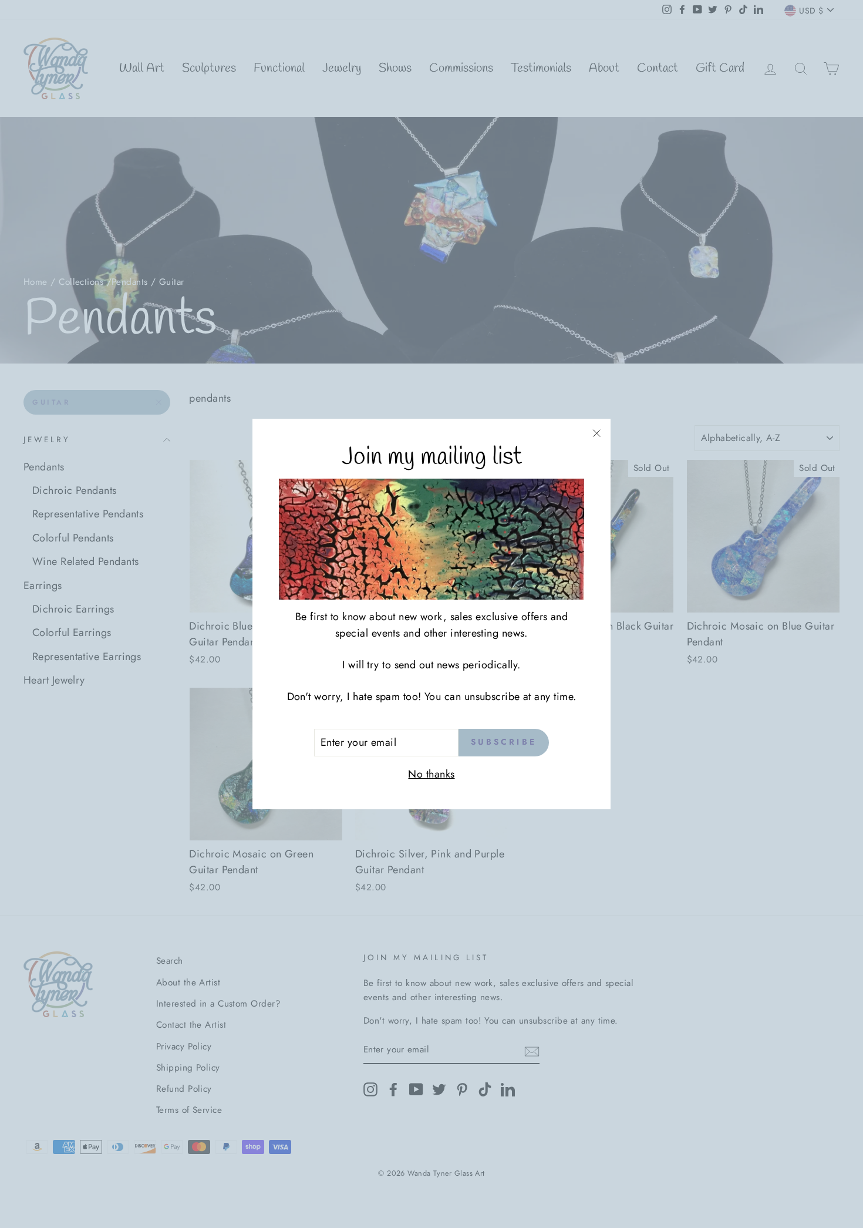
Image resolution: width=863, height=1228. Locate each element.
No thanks (431, 774)
